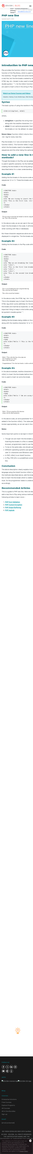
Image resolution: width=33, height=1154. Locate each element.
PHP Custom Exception (13, 505)
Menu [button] (28, 6)
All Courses (6, 1108)
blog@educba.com (24, 11)
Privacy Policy (23, 1151)
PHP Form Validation (12, 502)
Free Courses (6, 1102)
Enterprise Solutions (9, 1099)
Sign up (4, 1114)
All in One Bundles (8, 1111)
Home (11, 8)
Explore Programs (8, 1105)
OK (31, 1141)
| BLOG (16, 6)
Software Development (21, 8)
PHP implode (9, 510)
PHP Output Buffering (13, 507)
